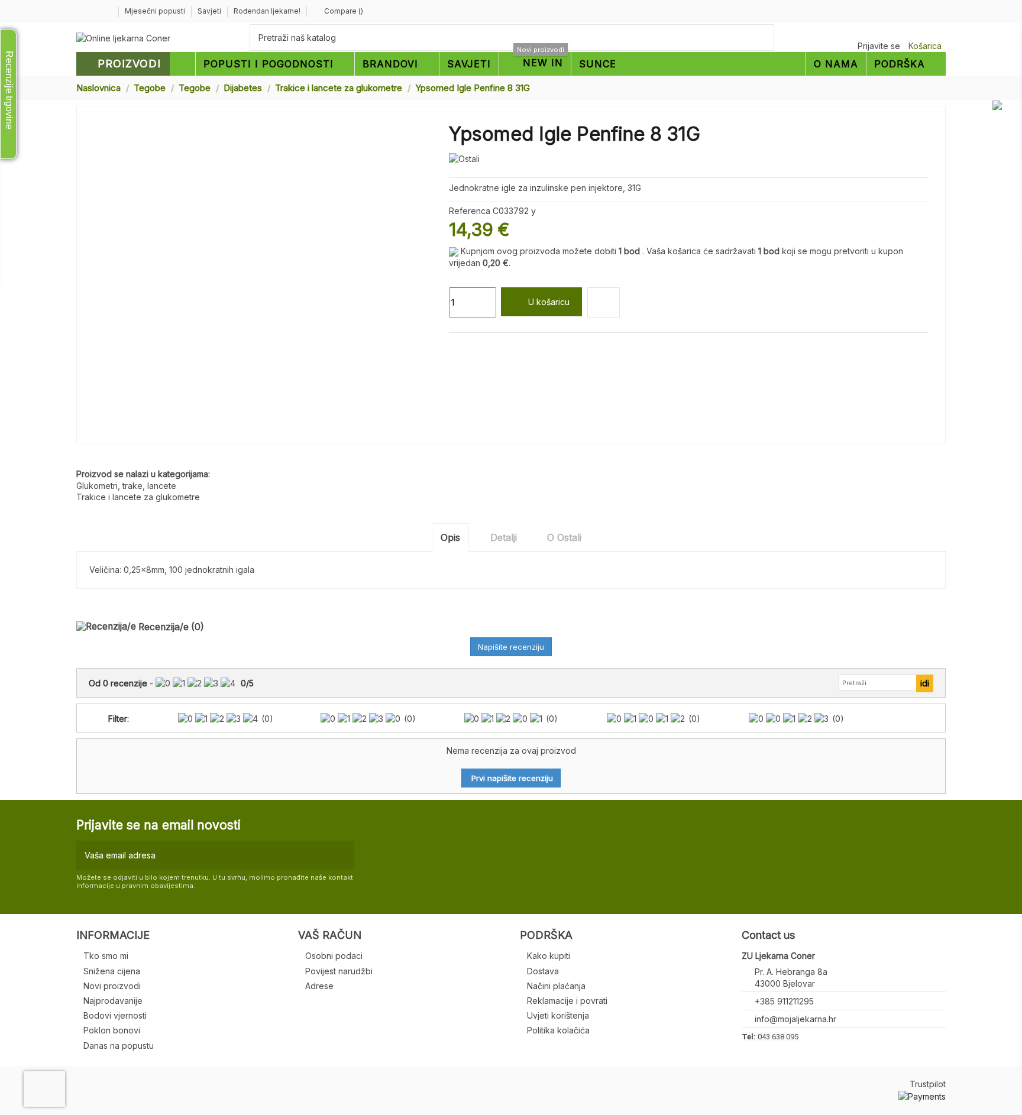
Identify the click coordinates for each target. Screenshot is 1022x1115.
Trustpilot (928, 1084)
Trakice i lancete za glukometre (138, 497)
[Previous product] (929, 87)
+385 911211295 (784, 1001)
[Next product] (941, 87)
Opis (450, 537)
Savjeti (210, 11)
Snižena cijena (111, 971)
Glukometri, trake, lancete (126, 486)
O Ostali (564, 537)
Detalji (503, 537)
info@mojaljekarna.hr (795, 1019)
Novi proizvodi (112, 986)
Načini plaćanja (556, 986)
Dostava (543, 971)
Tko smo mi (105, 956)
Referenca (469, 211)
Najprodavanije (113, 1001)
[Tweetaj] (468, 347)
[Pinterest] (482, 347)
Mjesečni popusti (156, 11)
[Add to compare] (603, 302)
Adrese (319, 986)
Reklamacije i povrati (567, 1001)
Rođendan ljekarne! (267, 11)
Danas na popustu (118, 1046)
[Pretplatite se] (342, 855)
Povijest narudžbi (339, 971)
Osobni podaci (334, 956)
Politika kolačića (558, 1030)
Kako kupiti (548, 956)
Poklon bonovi (111, 1030)
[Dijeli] (454, 347)
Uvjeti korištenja (558, 1015)
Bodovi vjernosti (115, 1015)
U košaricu (549, 302)
